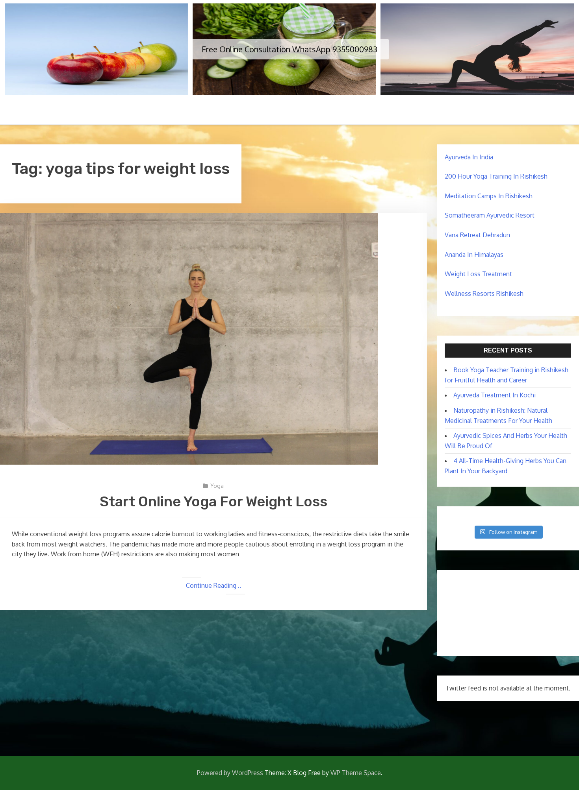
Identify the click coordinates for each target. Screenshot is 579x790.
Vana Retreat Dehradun (477, 235)
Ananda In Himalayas (474, 254)
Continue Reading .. (213, 585)
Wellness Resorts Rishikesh (484, 293)
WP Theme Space (355, 773)
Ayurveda (214, 111)
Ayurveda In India (469, 157)
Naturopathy (267, 111)
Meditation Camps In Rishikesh (489, 196)
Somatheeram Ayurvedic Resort (489, 215)
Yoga (217, 485)
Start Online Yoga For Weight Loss (213, 501)
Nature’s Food (401, 111)
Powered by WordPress (230, 773)
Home (173, 111)
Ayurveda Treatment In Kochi (494, 395)
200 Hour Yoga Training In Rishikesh (496, 176)
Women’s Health (333, 111)
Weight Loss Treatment (478, 274)
